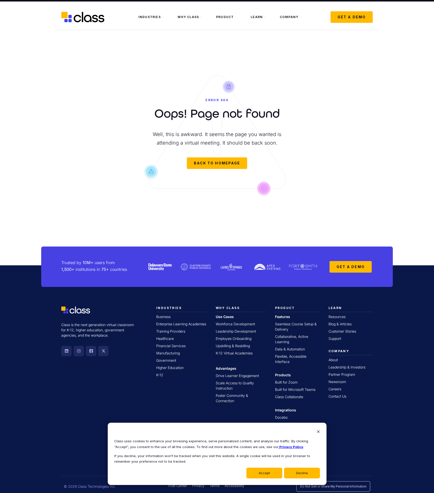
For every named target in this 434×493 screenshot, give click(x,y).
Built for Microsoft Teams (295, 389)
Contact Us (337, 396)
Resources (337, 317)
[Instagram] (79, 351)
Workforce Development (235, 324)
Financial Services (171, 346)
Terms (214, 485)
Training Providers (170, 331)
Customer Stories (342, 331)
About (333, 360)
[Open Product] (236, 17)
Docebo (281, 417)
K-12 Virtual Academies (234, 353)
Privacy (198, 485)
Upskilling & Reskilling (233, 346)
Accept (264, 473)
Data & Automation (290, 349)
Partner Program (342, 374)
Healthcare (165, 338)
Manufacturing (168, 353)
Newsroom (337, 382)
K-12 (159, 375)
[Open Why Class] (201, 17)
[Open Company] (301, 17)
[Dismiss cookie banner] (318, 432)
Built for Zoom (286, 382)
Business (163, 317)
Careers (335, 389)
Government (166, 360)
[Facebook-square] (91, 351)
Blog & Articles (340, 324)
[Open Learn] (265, 17)
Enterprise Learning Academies (181, 324)
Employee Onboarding (233, 338)
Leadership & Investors (347, 367)
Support (335, 338)
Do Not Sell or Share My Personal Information (333, 486)
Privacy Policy (291, 447)
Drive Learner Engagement (237, 376)
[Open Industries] (163, 17)
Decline (302, 473)
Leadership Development (236, 331)
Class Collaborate (289, 397)
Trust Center (177, 485)
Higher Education (170, 367)
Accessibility (234, 485)
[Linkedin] (66, 351)
